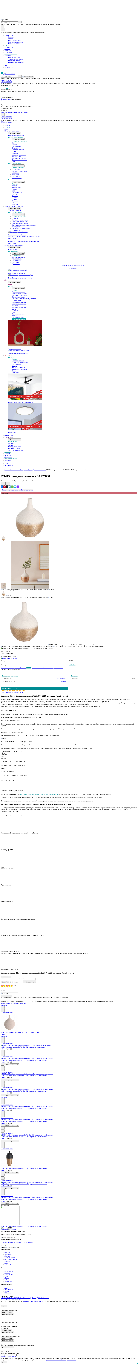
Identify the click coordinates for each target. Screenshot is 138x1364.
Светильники (16, 146)
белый (59, 678)
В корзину (6, 1064)
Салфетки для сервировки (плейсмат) (24, 298)
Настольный (16, 176)
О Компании (9, 47)
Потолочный (16, 169)
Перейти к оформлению (8, 1356)
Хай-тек (14, 189)
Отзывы (28, 668)
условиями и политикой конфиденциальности (61, 1360)
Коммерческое (12, 249)
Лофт (13, 191)
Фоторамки (15, 305)
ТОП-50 (7, 125)
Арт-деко (15, 197)
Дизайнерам (8, 52)
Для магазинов (16, 259)
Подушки (15, 310)
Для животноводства (18, 257)
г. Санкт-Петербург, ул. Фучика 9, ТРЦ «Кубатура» (17, 1242)
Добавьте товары (6, 99)
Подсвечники (16, 300)
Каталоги (8, 45)
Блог (6, 1263)
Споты (14, 151)
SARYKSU (72, 665)
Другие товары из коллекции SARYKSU (14, 1003)
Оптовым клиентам (11, 54)
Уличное (7, 1273)
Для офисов (16, 264)
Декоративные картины (19, 293)
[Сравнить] (12, 484)
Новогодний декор (19, 319)
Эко (13, 202)
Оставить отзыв (6, 976)
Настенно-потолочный (19, 171)
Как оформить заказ (14, 40)
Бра (13, 143)
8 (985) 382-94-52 (6, 117)
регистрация (8, 67)
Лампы (14, 161)
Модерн (14, 185)
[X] (7, 486)
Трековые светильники (19, 160)
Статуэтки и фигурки (19, 304)
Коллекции (8, 1281)
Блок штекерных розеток (20, 223)
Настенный (15, 173)
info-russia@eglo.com (29, 1298)
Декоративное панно (18, 297)
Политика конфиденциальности (33, 1301)
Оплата (10, 38)
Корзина (7, 1291)
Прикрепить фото (30, 982)
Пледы (14, 309)
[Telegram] (10, 486)
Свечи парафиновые (18, 314)
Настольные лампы (18, 149)
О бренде (7, 1252)
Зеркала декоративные (19, 307)
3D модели (8, 455)
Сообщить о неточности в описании (13, 690)
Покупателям (9, 35)
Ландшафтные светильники (21, 228)
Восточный (15, 194)
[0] (2, 95)
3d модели (8, 50)
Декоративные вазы (18, 292)
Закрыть (4, 1306)
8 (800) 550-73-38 (6, 82)
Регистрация (9, 465)
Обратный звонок (6, 80)
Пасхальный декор (18, 317)
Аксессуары (16, 227)
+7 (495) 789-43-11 (17, 1298)
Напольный (16, 174)
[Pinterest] (4, 486)
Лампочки (15, 372)
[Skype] (15, 486)
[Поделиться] (7, 483)
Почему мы (59, 668)
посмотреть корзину (22, 112)
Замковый (15, 196)
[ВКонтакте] (2, 486)
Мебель (14, 315)
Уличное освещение (14, 210)
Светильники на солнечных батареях (24, 225)
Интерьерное (9, 1271)
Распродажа (8, 355)
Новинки (9, 127)
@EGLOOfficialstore (42, 1298)
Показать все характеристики (10, 688)
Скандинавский (17, 192)
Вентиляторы (16, 156)
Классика (15, 204)
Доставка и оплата (27, 490)
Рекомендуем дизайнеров (16, 62)
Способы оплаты (10, 1258)
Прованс (15, 201)
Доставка (11, 37)
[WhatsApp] (12, 486)
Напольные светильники (20, 221)
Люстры (14, 144)
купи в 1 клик (14, 1064)
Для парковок (16, 260)
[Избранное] (3, 483)
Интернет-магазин (14, 57)
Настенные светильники (20, 220)
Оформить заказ (6, 1330)
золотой (63, 678)
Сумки (14, 312)
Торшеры (15, 148)
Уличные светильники (19, 367)
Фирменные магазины (15, 59)
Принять (4, 1361)
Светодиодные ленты (19, 155)
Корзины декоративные (19, 295)
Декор (7, 280)
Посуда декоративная (19, 302)
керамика (63, 681)
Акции (7, 129)
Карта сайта (8, 1264)
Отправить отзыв (6, 996)
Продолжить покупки (7, 1314)
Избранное (8, 1293)
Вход (6, 463)
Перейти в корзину (7, 1312)
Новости (7, 1261)
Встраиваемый (16, 178)
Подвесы (15, 153)
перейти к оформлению (8, 112)
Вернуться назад (15, 133)
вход (6, 65)
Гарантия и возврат (49, 668)
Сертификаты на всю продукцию (13, 692)
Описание (23, 668)
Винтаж (14, 199)
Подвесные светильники (20, 362)
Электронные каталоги (15, 42)
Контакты (8, 55)
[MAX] (18, 486)
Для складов (16, 262)
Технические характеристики (11, 490)
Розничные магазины (15, 60)
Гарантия (7, 49)
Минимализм (16, 187)
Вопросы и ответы (14, 44)
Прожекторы (16, 230)
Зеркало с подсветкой (19, 158)
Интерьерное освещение (13, 131)
